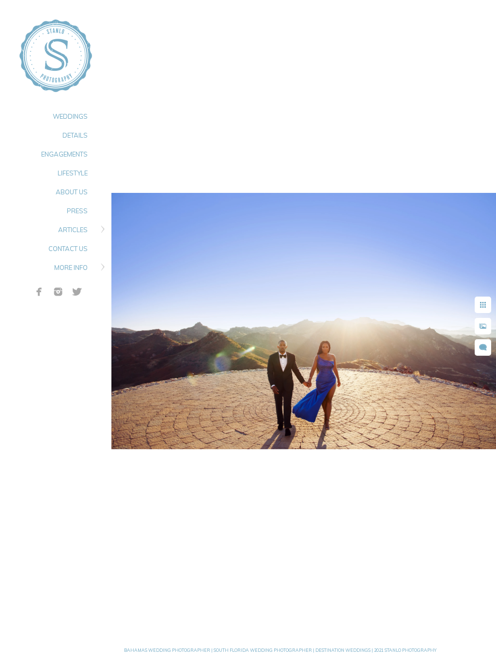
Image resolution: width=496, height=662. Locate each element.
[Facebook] (39, 292)
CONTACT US (68, 248)
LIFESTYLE (73, 173)
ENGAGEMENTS (64, 154)
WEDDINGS (70, 116)
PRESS (77, 211)
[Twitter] (77, 292)
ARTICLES (73, 230)
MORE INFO (71, 267)
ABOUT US (72, 192)
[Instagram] (58, 292)
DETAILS (75, 135)
